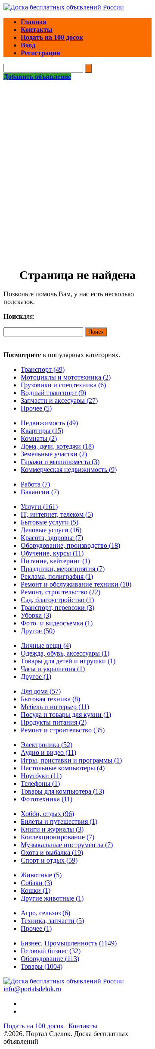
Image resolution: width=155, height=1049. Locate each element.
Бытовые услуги (49, 522)
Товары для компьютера (62, 791)
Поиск (96, 332)
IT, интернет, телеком (57, 514)
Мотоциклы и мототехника (66, 377)
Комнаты (39, 438)
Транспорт (43, 369)
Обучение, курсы (52, 553)
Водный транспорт (53, 392)
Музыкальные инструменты (67, 844)
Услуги (39, 506)
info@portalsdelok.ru (32, 988)
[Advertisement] (77, 162)
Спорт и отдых (49, 860)
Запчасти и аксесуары (59, 400)
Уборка (36, 615)
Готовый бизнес (51, 951)
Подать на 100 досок (33, 1026)
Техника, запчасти (52, 920)
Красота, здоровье (52, 537)
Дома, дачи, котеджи (57, 446)
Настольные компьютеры (63, 768)
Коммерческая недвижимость (69, 469)
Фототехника (46, 799)
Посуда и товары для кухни (66, 714)
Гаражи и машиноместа (60, 461)
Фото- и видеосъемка (57, 623)
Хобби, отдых (47, 813)
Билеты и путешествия (59, 821)
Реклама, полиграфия (57, 576)
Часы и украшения (53, 668)
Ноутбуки (41, 775)
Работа (35, 484)
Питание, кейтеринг (55, 561)
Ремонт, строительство (60, 592)
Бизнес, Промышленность (69, 943)
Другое (38, 630)
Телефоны (40, 783)
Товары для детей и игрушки (68, 661)
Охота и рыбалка (52, 852)
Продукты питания (54, 722)
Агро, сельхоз (45, 913)
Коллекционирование (57, 837)
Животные (41, 875)
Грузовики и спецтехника (63, 385)
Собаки (36, 882)
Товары (41, 966)
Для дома (41, 691)
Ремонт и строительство (63, 730)
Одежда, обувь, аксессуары (65, 653)
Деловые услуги (51, 530)
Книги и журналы (52, 829)
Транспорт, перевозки (57, 607)
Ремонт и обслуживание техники (76, 584)
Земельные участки (54, 454)
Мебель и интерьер (55, 706)
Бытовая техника (50, 699)
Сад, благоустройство (57, 599)
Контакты (82, 1026)
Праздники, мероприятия (63, 568)
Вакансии (40, 492)
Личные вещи (46, 645)
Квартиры (42, 430)
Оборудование (50, 958)
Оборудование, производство (70, 545)
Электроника (46, 744)
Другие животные (52, 898)
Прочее (36, 408)
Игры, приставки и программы (71, 760)
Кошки (35, 890)
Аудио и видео (48, 752)
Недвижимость (49, 423)
